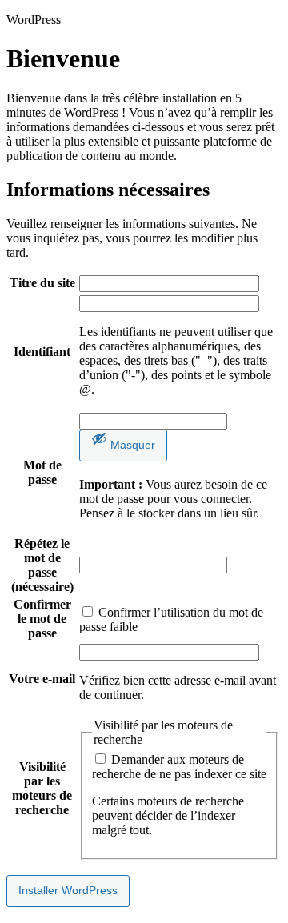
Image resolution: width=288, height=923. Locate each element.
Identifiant (42, 351)
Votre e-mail (42, 678)
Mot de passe (42, 472)
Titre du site (42, 283)
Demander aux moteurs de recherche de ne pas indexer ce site (179, 767)
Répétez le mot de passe (42, 565)
